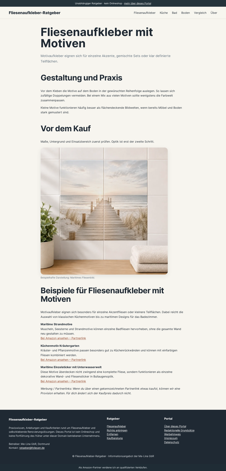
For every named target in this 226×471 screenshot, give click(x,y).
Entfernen (112, 434)
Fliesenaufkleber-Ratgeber (34, 12)
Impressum (171, 438)
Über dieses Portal (175, 426)
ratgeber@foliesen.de (31, 447)
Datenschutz (171, 442)
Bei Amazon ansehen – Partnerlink (63, 338)
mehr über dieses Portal (137, 3)
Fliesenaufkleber (116, 426)
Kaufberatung (115, 438)
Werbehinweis (172, 434)
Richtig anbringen (117, 430)
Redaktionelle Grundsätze (179, 430)
